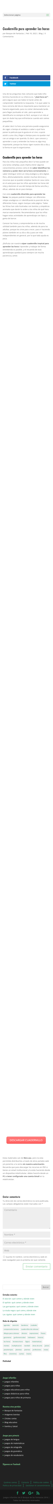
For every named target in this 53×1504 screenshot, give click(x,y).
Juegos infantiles (12, 1381)
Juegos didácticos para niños (17, 1393)
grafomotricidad (19, 1337)
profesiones (37, 1350)
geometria (7, 1337)
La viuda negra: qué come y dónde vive (19, 1310)
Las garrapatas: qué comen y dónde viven (21, 1306)
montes (6, 1346)
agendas (7, 1325)
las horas (7, 1341)
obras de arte (37, 1346)
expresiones (34, 1333)
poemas (27, 1350)
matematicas (37, 1341)
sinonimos (13, 1354)
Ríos (5, 1354)
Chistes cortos (11, 1418)
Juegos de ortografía (13, 1447)
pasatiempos (8, 1350)
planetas (19, 1350)
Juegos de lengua (12, 1439)
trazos (28, 1354)
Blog (41, 33)
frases (43, 1333)
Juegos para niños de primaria (18, 1397)
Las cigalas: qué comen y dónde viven (19, 1314)
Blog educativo (11, 1422)
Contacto (25, 1482)
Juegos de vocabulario (14, 1455)
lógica (27, 1341)
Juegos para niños (12, 1385)
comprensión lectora (11, 1329)
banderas (24, 1325)
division (24, 1333)
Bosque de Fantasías (15, 33)
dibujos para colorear (11, 1333)
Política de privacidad (12, 1485)
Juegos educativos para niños (17, 1389)
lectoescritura (18, 1341)
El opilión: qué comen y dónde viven (18, 1302)
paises (47, 1346)
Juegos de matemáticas (14, 1443)
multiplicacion (17, 1346)
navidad (27, 1346)
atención (15, 1325)
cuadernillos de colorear (29, 1329)
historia (40, 1337)
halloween (31, 1337)
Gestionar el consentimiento (38, 1485)
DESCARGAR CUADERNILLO (26, 1140)
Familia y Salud (11, 1426)
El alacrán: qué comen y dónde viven (18, 1298)
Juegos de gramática (13, 1451)
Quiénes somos (10, 1482)
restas (46, 1350)
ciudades (34, 1325)
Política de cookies (41, 1482)
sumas (21, 1354)
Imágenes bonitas (12, 1414)
